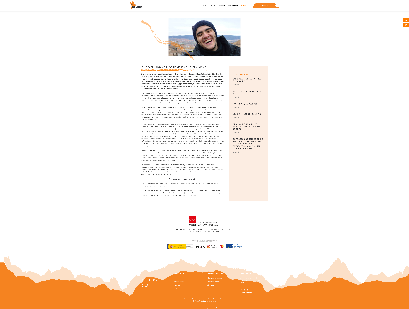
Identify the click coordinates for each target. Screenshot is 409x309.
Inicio (204, 5)
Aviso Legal (187, 299)
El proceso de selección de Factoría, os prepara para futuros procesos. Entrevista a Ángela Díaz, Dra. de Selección (248, 144)
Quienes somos (217, 5)
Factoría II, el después (245, 104)
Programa (233, 5)
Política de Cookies (219, 299)
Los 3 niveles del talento (247, 114)
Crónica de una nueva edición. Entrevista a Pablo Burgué (248, 126)
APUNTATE (266, 5)
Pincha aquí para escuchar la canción (182, 179)
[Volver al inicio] (136, 5)
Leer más (236, 85)
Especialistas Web (212, 308)
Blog (243, 5)
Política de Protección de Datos (202, 299)
